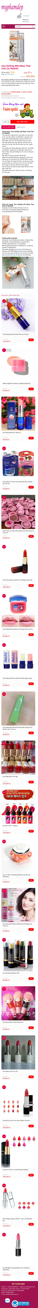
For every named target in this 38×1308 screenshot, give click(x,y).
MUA (31, 340)
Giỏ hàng (25, 16)
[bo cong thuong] (20, 1303)
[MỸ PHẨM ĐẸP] (17, 7)
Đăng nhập (26, 21)
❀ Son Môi (4, 295)
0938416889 (15, 92)
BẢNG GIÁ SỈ (21, 127)
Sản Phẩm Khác (9, 74)
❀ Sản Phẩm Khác (14, 295)
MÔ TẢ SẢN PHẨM (8, 127)
